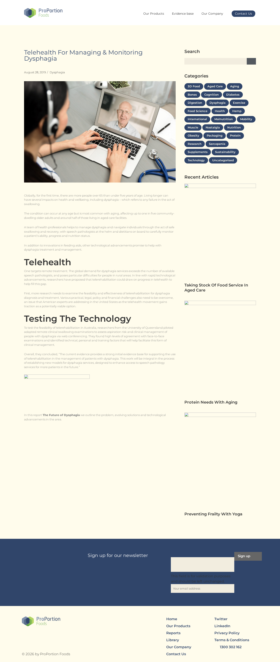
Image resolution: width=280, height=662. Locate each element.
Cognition (211, 94)
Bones (192, 94)
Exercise (239, 102)
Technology (196, 160)
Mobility (246, 119)
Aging (234, 86)
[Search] (251, 61)
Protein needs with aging (211, 402)
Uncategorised (223, 160)
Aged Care (215, 86)
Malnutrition (223, 119)
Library (172, 640)
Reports (173, 633)
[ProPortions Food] (43, 13)
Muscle (193, 127)
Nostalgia (213, 127)
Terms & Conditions (231, 640)
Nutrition (234, 127)
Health (220, 111)
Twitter (221, 619)
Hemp (237, 111)
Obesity (193, 135)
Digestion (195, 102)
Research (194, 144)
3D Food (194, 86)
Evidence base (183, 14)
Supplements (198, 152)
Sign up (244, 556)
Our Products (153, 14)
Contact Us (243, 14)
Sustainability (225, 152)
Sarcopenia (217, 144)
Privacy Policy (227, 633)
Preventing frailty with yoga (213, 514)
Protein (235, 135)
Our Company (212, 14)
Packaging (214, 135)
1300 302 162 (231, 647)
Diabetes (233, 94)
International (197, 119)
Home (171, 619)
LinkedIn (222, 626)
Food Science (197, 111)
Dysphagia (57, 72)
